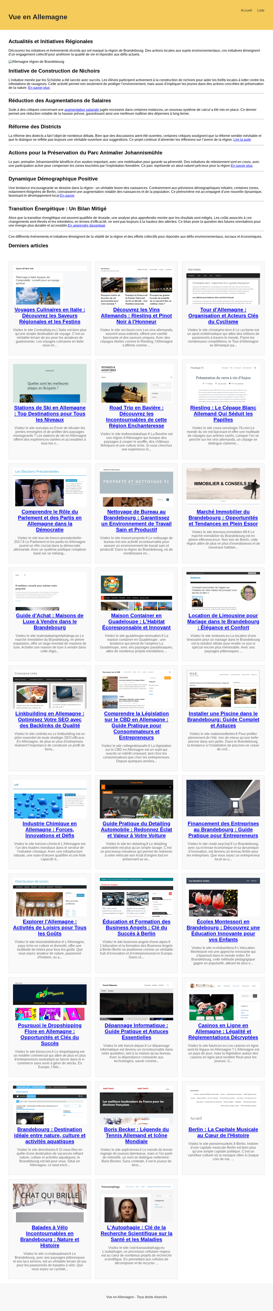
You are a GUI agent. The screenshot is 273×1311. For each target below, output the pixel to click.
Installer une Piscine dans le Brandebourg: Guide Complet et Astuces (223, 719)
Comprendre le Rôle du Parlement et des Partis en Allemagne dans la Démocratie (50, 520)
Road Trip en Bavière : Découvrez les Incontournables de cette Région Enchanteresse (136, 416)
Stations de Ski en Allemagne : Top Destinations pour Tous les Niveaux (50, 413)
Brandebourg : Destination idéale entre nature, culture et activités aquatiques (50, 1135)
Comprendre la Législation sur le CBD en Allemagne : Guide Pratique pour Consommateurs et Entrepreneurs (136, 725)
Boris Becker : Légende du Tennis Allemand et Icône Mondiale (136, 1135)
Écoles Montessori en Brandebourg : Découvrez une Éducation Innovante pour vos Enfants (223, 930)
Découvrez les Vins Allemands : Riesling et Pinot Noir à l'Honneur (136, 315)
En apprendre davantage (86, 225)
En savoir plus (39, 87)
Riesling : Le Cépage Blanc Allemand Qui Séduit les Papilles (223, 413)
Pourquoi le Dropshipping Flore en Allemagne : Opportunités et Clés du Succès (50, 1034)
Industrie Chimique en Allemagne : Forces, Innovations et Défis (50, 829)
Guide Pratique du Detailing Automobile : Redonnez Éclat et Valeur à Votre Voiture (136, 829)
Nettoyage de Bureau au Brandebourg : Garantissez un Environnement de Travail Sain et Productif (136, 520)
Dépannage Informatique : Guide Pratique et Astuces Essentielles (136, 1031)
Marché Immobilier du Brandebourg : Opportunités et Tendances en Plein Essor (223, 517)
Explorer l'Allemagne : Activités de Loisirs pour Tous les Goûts (49, 927)
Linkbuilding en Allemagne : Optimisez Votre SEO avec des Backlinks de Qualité (49, 719)
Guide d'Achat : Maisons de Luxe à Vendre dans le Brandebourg (49, 621)
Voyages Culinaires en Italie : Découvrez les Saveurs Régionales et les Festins (50, 315)
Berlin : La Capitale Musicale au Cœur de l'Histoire (223, 1132)
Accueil (246, 10)
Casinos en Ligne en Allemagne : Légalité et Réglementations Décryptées (223, 1031)
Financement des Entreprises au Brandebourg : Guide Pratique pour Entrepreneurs (223, 829)
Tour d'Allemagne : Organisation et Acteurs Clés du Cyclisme (223, 315)
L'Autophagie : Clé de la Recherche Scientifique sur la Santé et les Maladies (136, 1233)
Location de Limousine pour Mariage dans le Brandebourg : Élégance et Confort (223, 621)
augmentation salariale (81, 109)
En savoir (67, 195)
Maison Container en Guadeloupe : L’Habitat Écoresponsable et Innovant (136, 621)
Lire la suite (242, 139)
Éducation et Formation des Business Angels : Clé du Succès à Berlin (136, 927)
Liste (260, 10)
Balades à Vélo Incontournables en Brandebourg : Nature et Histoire (49, 1236)
